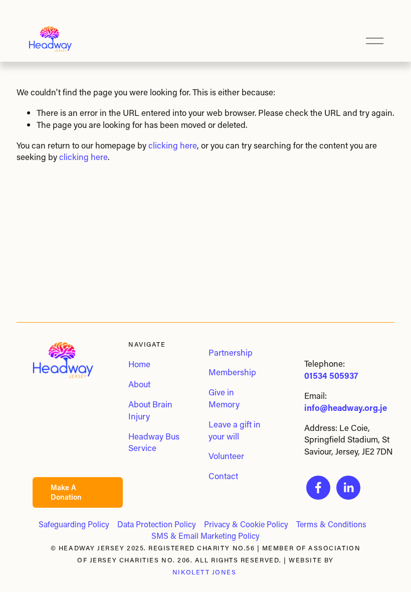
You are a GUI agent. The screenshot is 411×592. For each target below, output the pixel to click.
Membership (232, 371)
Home (139, 363)
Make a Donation (66, 492)
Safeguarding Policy (74, 524)
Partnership (231, 352)
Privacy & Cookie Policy (246, 524)
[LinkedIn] (348, 488)
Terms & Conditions (331, 524)
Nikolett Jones (204, 572)
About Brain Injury (150, 409)
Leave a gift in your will (235, 429)
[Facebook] (318, 488)
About (139, 383)
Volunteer (226, 455)
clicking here (172, 145)
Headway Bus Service (153, 442)
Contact (223, 475)
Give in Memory (224, 397)
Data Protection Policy (156, 524)
